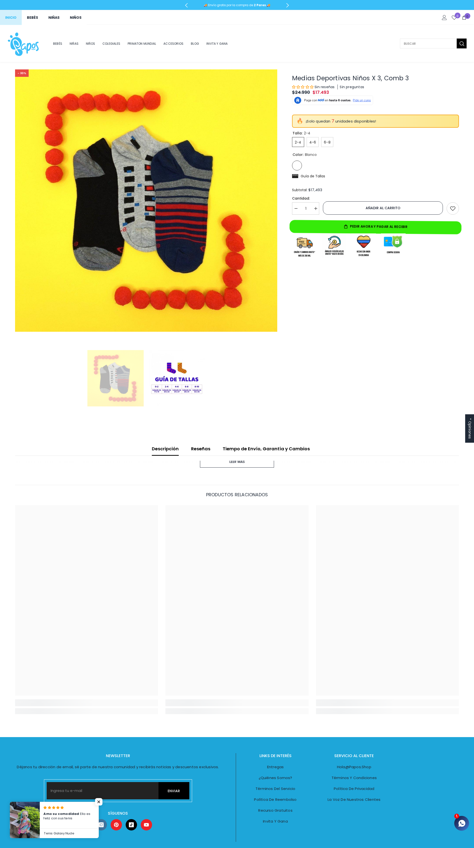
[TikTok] (131, 824)
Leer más (237, 461)
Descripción (165, 449)
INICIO (11, 17)
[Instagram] (101, 824)
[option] (146, 200)
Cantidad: (301, 198)
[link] (86, 702)
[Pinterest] (116, 824)
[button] (303, 86)
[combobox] (428, 43)
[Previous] (186, 5)
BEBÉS (32, 17)
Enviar (174, 790)
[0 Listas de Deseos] (454, 17)
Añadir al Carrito (383, 208)
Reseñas (200, 449)
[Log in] (444, 17)
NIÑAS (53, 17)
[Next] (287, 5)
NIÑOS (75, 17)
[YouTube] (146, 824)
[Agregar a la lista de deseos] (453, 208)
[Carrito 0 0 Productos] (464, 17)
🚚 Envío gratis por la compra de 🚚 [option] (237, 5)
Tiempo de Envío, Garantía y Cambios (266, 449)
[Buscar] (433, 43)
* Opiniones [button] (469, 428)
